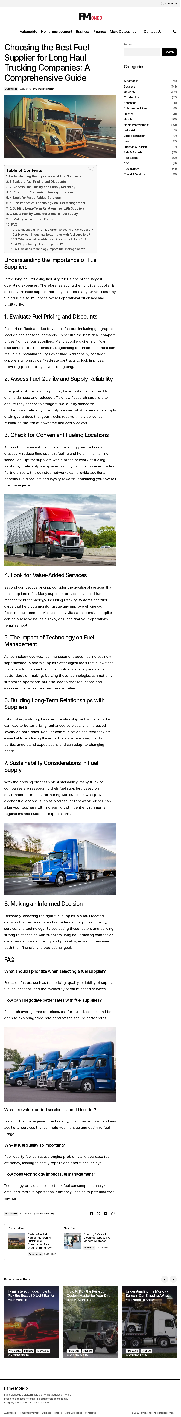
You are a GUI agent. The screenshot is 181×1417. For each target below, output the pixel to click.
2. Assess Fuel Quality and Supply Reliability (42, 187)
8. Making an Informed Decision (33, 219)
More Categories (73, 1413)
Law (126, 141)
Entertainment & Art (136, 108)
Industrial (129, 130)
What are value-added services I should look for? (52, 239)
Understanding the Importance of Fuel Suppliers (45, 176)
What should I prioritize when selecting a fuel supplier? (55, 229)
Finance (129, 114)
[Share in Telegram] (105, 1213)
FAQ (14, 224)
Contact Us (90, 1413)
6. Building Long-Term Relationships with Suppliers (47, 208)
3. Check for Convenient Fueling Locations (42, 192)
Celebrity (129, 92)
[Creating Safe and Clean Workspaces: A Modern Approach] (88, 1242)
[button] (169, 3)
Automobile (11, 89)
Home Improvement (136, 125)
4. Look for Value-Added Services (35, 197)
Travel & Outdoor (134, 174)
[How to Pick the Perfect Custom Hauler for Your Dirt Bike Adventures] (90, 1322)
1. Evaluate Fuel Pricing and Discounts (38, 181)
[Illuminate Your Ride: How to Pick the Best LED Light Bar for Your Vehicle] (31, 1322)
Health (128, 119)
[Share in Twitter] (98, 1213)
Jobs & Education (134, 136)
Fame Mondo (16, 1388)
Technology (131, 168)
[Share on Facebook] (91, 1213)
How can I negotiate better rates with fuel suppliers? (54, 234)
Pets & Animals (133, 152)
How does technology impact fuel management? (51, 249)
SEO (126, 163)
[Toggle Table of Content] (89, 170)
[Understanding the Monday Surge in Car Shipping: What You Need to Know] (149, 1322)
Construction (35, 1254)
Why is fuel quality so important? (40, 244)
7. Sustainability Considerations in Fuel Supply (44, 214)
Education (130, 103)
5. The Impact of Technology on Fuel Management (47, 203)
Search (128, 44)
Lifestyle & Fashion (135, 147)
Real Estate (131, 158)
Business (89, 1247)
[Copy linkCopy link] (112, 1213)
